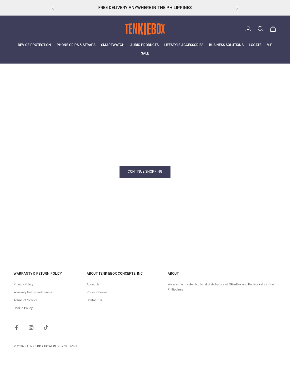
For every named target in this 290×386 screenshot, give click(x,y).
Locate (255, 45)
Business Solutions (226, 45)
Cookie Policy (23, 308)
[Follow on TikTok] (46, 327)
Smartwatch (113, 45)
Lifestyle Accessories (183, 45)
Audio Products (144, 45)
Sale (145, 53)
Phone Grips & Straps (76, 45)
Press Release (97, 292)
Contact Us (94, 300)
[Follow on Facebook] (16, 327)
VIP (269, 45)
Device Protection (34, 45)
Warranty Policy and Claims (33, 292)
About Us (93, 284)
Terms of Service (26, 300)
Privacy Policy (23, 284)
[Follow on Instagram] (31, 327)
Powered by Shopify (60, 346)
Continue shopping (145, 172)
